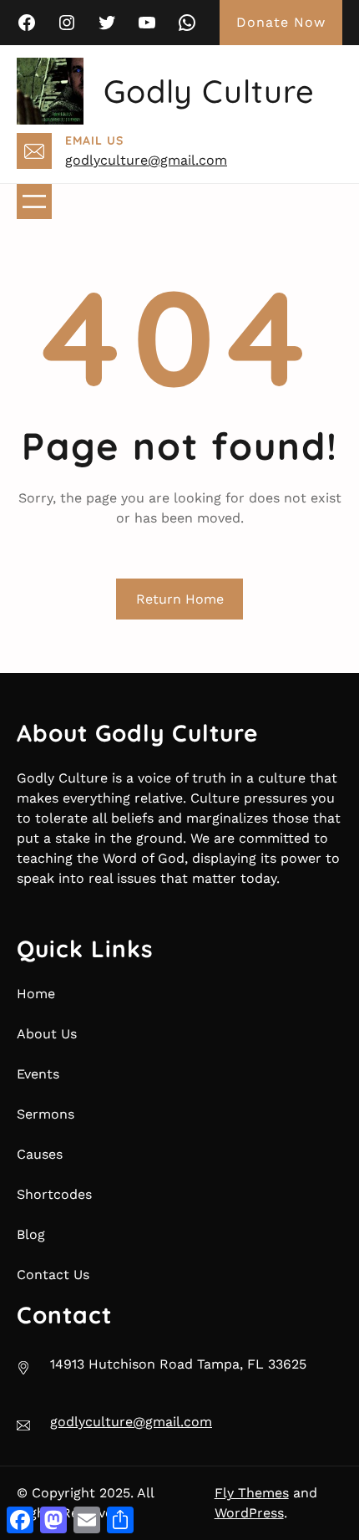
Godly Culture (209, 90)
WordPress (249, 1513)
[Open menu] (34, 201)
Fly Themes (252, 1493)
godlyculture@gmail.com (146, 160)
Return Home (180, 599)
